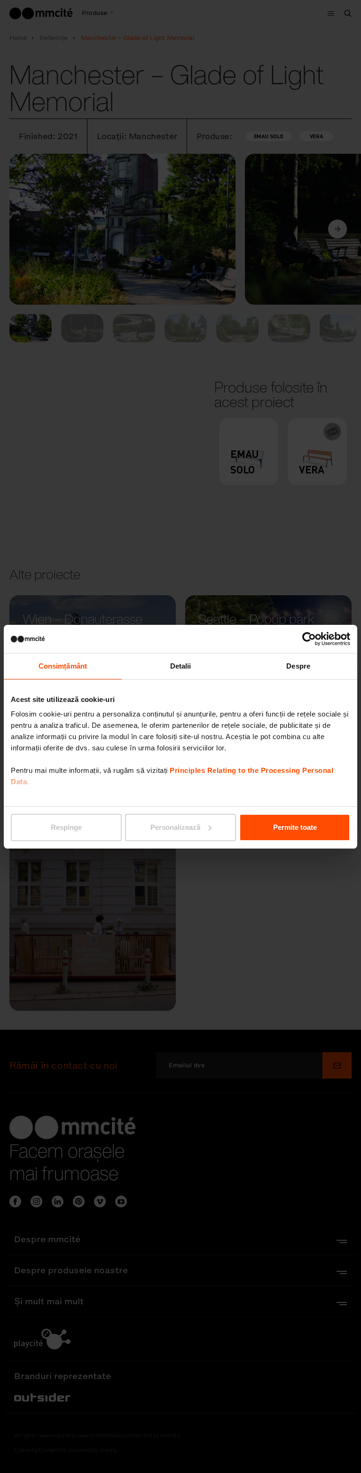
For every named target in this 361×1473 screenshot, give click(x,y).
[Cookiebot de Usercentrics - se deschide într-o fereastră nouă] (309, 639)
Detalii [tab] (180, 666)
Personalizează (175, 827)
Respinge (66, 827)
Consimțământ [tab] (63, 666)
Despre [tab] (298, 666)
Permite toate (295, 827)
